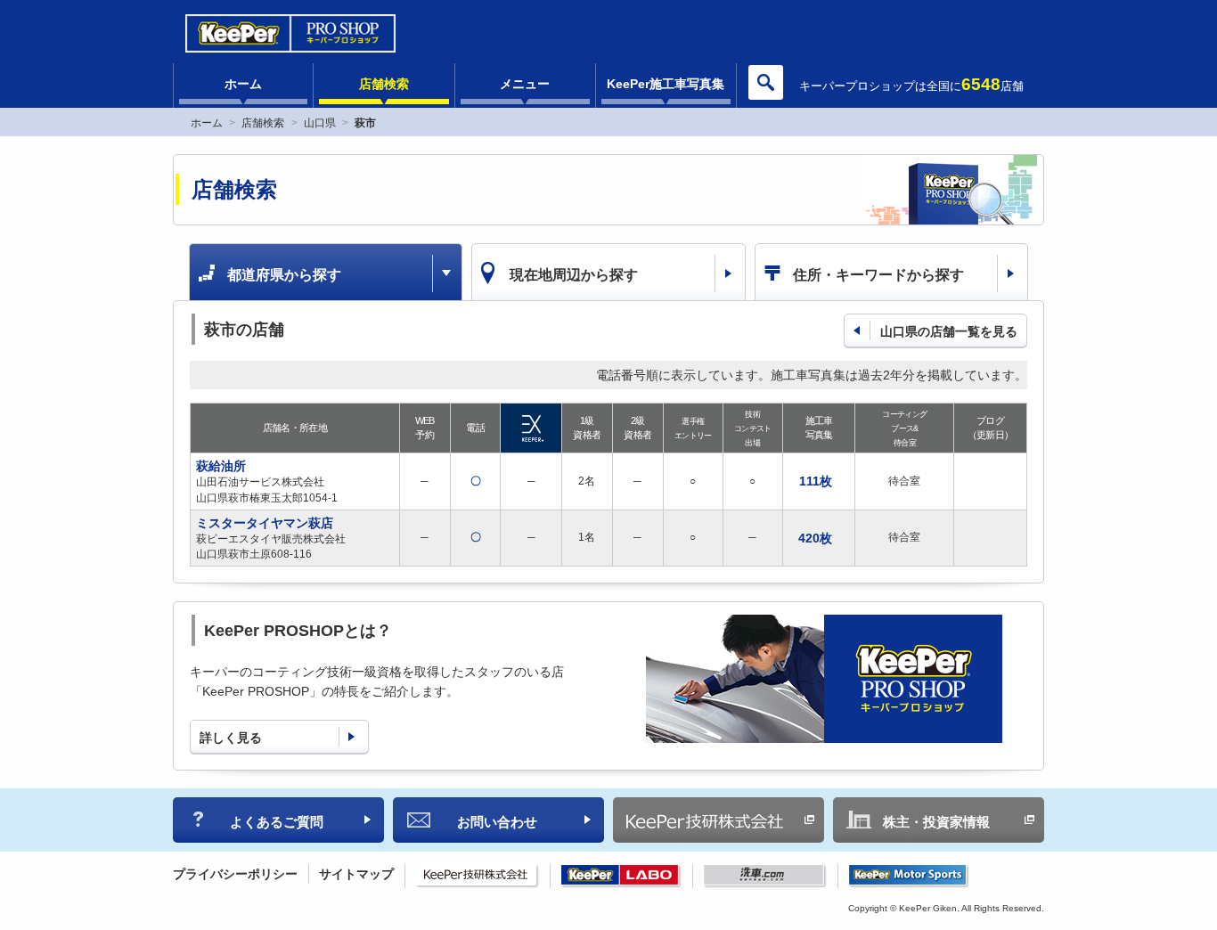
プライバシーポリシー (235, 874)
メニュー (525, 84)
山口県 (320, 123)
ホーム (243, 84)
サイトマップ (356, 874)
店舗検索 (384, 84)
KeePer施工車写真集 (665, 84)
